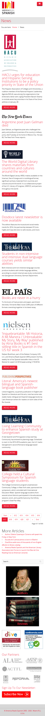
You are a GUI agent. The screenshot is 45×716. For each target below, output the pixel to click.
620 (22, 519)
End (37, 519)
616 (38, 515)
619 (16, 519)
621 (27, 519)
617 (4, 519)
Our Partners (10, 655)
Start (5, 515)
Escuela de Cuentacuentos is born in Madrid (21, 539)
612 (15, 515)
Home (14, 27)
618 (10, 519)
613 (21, 515)
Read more (9, 107)
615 (32, 515)
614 (27, 515)
